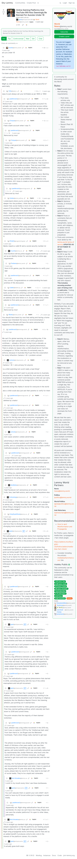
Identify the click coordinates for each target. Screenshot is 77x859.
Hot (4, 39)
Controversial (18, 39)
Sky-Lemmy (7, 3)
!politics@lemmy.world (62, 497)
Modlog (69, 598)
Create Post (31, 3)
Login (65, 3)
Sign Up (72, 3)
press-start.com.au (22, 17)
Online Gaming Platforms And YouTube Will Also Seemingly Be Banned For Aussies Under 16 (31, 12)
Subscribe (64, 32)
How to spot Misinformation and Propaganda (64, 526)
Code (60, 855)
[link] (23, 25)
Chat (40, 39)
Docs (54, 855)
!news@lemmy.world (62, 491)
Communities (20, 3)
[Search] (60, 3)
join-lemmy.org (69, 855)
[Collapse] (3, 47)
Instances (46, 855)
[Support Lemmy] (38, 3)
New (27, 39)
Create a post (64, 36)
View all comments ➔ (9, 43)
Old (33, 39)
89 (19, 25)
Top (9, 39)
